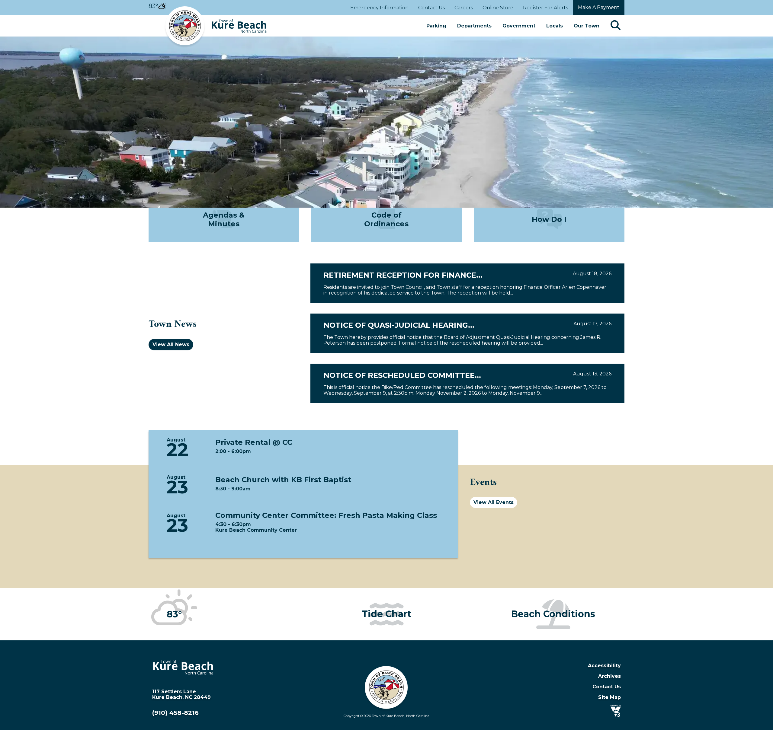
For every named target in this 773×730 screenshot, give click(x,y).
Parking (436, 26)
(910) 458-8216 (175, 712)
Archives (609, 676)
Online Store (498, 8)
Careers (463, 8)
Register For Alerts (545, 8)
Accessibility (604, 665)
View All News (170, 344)
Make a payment (598, 7)
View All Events (493, 502)
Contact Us (431, 8)
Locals (554, 26)
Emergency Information (379, 8)
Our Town (586, 26)
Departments (474, 26)
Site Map (609, 697)
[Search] (615, 26)
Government (518, 26)
